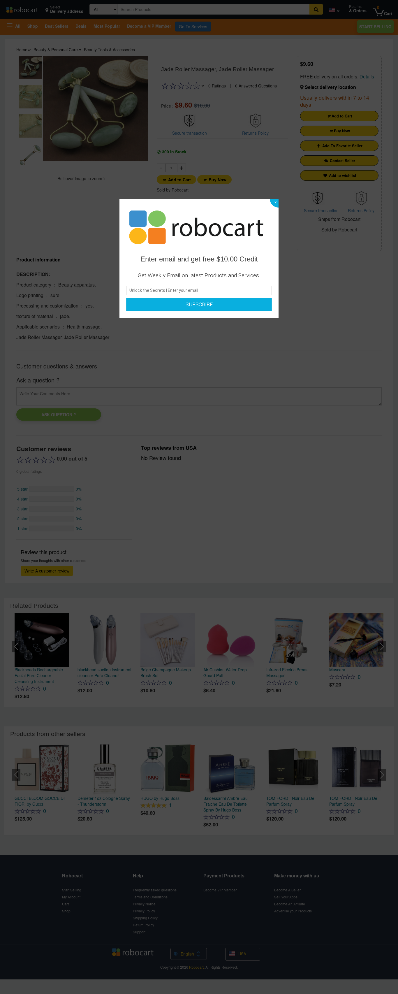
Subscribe (199, 304)
